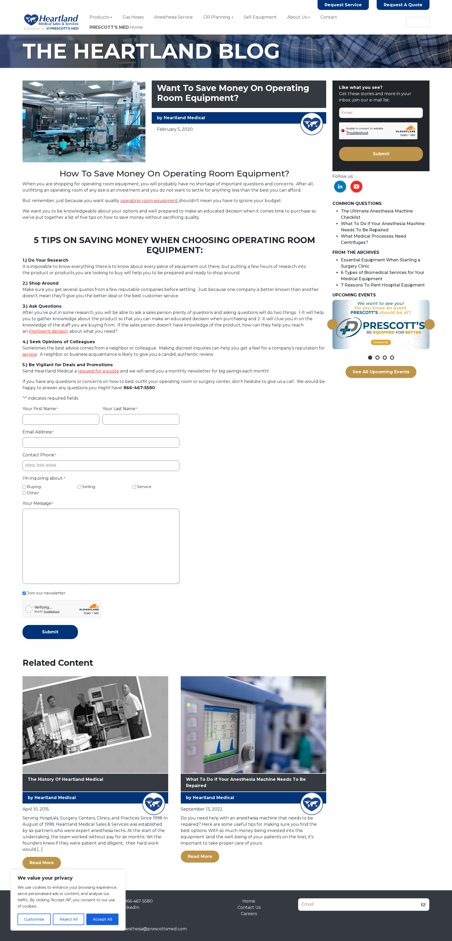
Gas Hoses (133, 17)
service (29, 354)
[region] (68, 900)
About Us (297, 17)
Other (33, 492)
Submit (50, 631)
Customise (34, 919)
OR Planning (216, 17)
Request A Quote (403, 4)
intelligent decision (48, 331)
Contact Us (249, 907)
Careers (249, 913)
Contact (328, 17)
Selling (88, 486)
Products (99, 17)
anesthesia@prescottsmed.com (154, 928)
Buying (34, 486)
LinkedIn (130, 907)
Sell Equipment (260, 17)
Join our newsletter (46, 592)
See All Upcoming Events (381, 371)
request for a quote (98, 371)
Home (116, 27)
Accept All (102, 919)
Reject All (69, 919)
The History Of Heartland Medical (65, 779)
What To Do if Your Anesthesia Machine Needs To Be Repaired (246, 782)
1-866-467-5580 (137, 901)
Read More (45, 862)
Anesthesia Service (173, 17)
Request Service (343, 4)
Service (144, 486)
